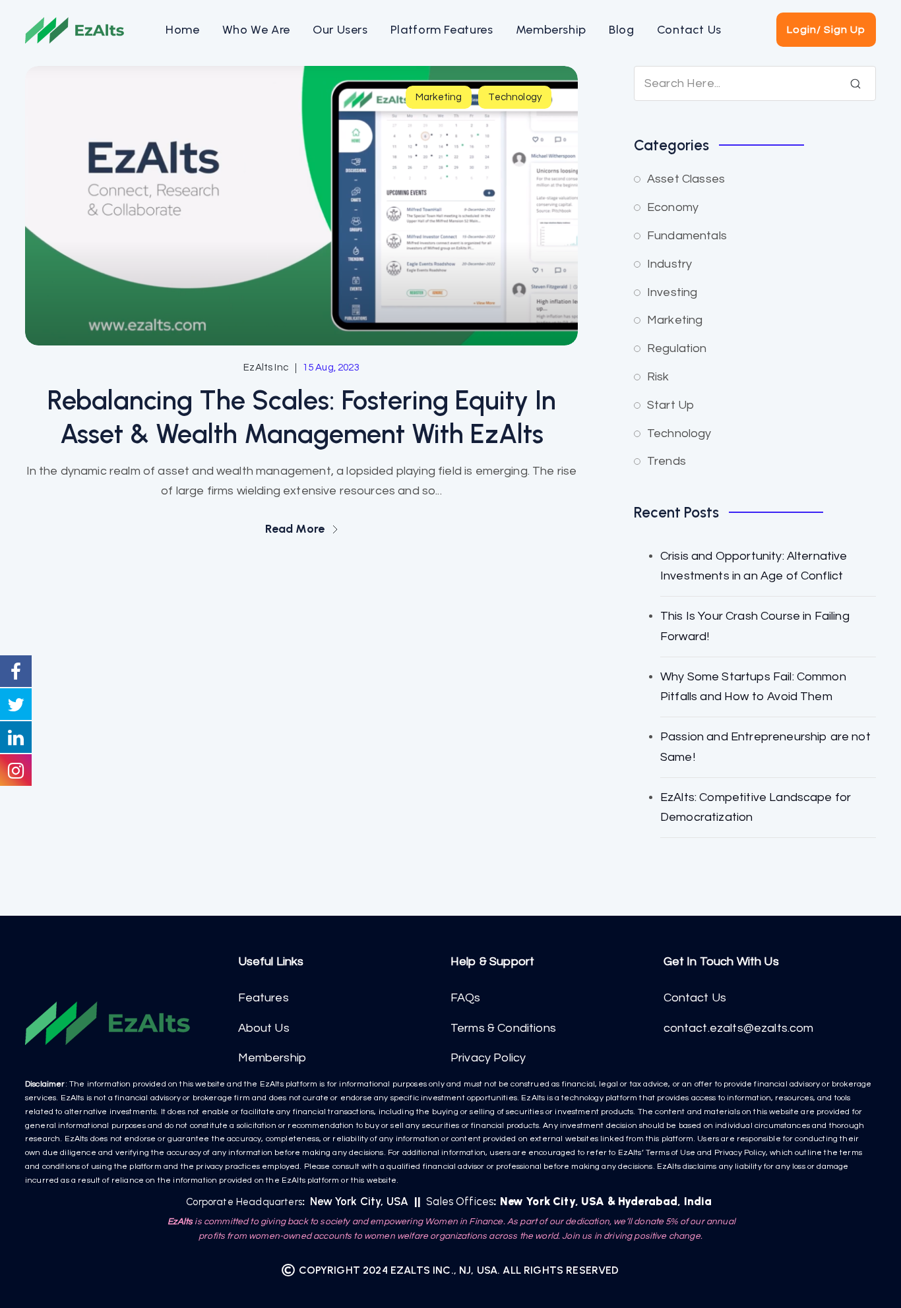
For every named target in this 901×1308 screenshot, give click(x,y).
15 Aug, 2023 (331, 367)
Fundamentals (687, 235)
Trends (666, 461)
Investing (672, 292)
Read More (296, 528)
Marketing (439, 97)
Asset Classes (686, 179)
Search (855, 84)
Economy (673, 207)
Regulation (677, 348)
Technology (515, 97)
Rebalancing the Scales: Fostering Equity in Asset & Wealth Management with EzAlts (301, 417)
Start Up (670, 405)
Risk (658, 377)
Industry (669, 264)
